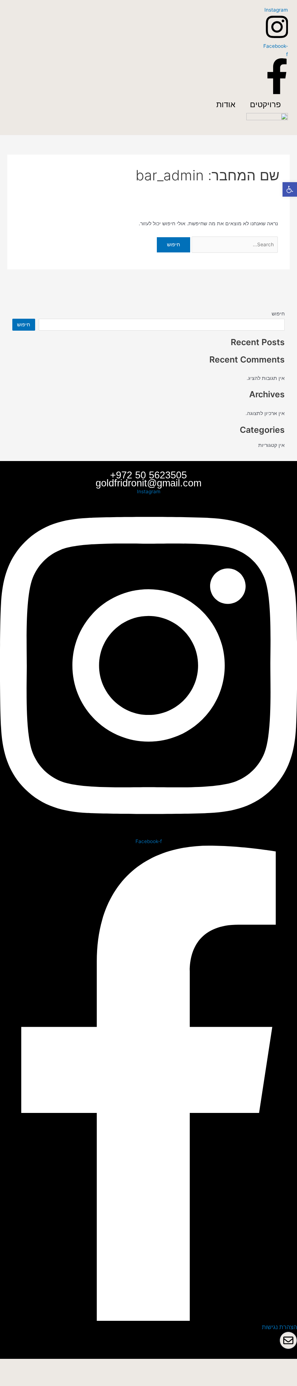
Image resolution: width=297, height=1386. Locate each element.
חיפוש (278, 314)
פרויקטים (265, 104)
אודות (225, 104)
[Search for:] (234, 244)
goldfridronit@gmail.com (148, 483)
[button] (290, 189)
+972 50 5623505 (148, 475)
